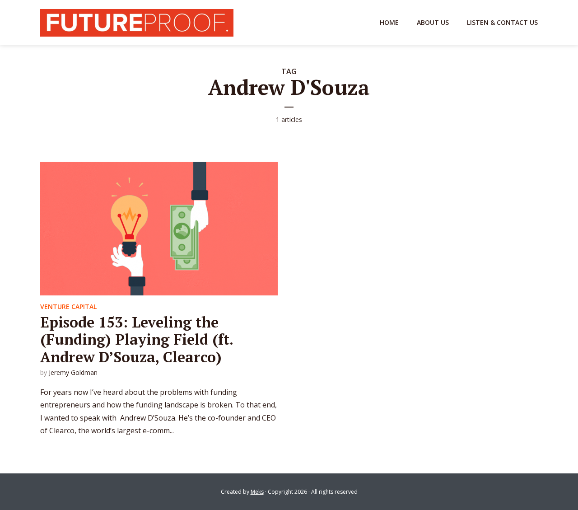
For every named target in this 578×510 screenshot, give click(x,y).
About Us (433, 22)
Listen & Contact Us (502, 22)
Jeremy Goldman (73, 372)
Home (389, 22)
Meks (257, 492)
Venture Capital (68, 306)
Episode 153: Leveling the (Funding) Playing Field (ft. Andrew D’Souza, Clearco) (136, 339)
